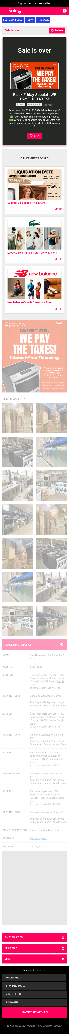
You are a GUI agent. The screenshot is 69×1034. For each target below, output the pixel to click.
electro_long (36, 846)
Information (13, 977)
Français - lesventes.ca (34, 970)
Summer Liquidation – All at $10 (26, 202)
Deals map (11, 948)
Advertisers (13, 994)
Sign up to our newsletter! (35, 3)
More (58, 209)
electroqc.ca (36, 667)
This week (43, 20)
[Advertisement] (34, 887)
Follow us (12, 1002)
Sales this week (14, 937)
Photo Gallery (13, 399)
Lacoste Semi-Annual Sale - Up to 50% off (32, 252)
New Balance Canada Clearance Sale (29, 302)
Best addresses (12, 20)
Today (30, 20)
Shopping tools (15, 986)
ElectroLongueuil (38, 838)
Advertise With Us (34, 1012)
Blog (8, 959)
